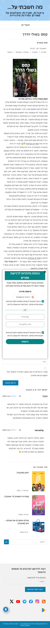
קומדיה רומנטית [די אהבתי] (16, 496)
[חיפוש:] (20, 25)
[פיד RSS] (44, 601)
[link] (32, 143)
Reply (13, 396)
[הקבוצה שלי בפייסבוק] (31, 601)
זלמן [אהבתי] (23, 472)
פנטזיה (35, 52)
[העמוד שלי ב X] (12, 601)
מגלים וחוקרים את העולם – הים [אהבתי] (17, 522)
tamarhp (39, 430)
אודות (22, 625)
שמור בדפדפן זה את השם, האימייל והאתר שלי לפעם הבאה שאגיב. (27, 374)
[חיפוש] (6, 541)
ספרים (43, 52)
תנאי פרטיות (13, 624)
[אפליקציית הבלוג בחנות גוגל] (44, 610)
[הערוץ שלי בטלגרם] (24, 601)
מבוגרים (40, 43)
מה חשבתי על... (25, 7)
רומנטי (10, 52)
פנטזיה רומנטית (22, 52)
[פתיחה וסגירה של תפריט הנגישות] (6, 609)
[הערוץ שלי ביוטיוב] (18, 601)
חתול (45, 396)
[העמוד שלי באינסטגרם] (37, 601)
